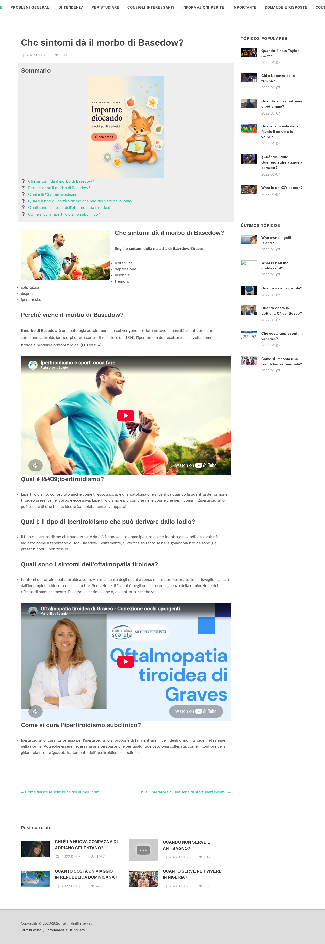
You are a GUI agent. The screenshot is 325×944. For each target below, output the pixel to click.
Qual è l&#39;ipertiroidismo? (53, 194)
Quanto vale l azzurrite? (281, 288)
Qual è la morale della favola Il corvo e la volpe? (280, 131)
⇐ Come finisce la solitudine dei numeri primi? (61, 792)
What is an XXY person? (282, 188)
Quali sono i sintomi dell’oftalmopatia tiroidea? (69, 208)
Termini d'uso (31, 930)
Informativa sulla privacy (65, 930)
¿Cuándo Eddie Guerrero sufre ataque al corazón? (282, 162)
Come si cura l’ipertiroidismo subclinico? (64, 214)
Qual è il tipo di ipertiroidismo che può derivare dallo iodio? (80, 201)
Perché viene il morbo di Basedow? (59, 188)
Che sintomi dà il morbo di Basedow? (61, 181)
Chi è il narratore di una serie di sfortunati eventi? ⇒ (184, 792)
